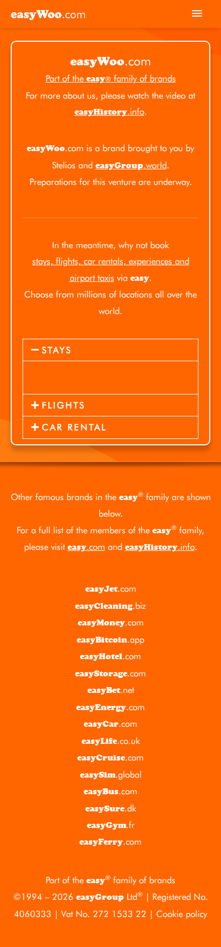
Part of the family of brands (111, 78)
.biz (110, 605)
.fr (111, 824)
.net (110, 689)
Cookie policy (181, 913)
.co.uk (111, 740)
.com (86, 546)
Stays (57, 350)
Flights (63, 405)
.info (109, 111)
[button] (110, 350)
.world (131, 165)
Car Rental (74, 427)
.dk (110, 808)
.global (111, 774)
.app (110, 639)
